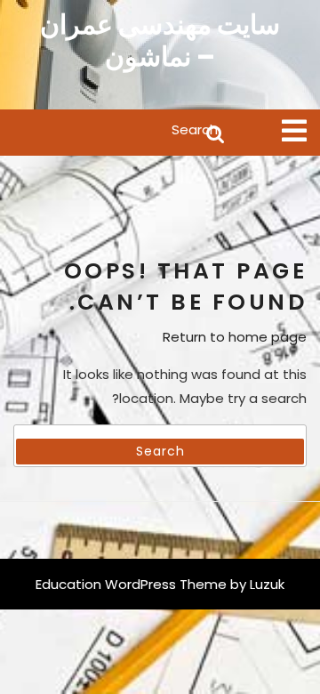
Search (120, 133)
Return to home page (235, 336)
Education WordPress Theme (131, 584)
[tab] (294, 131)
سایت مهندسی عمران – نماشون (160, 40)
